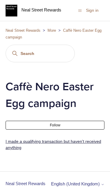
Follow (55, 125)
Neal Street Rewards (23, 30)
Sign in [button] (92, 10)
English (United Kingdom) (76, 183)
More (52, 30)
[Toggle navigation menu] (80, 10)
